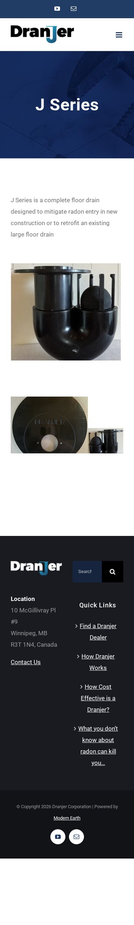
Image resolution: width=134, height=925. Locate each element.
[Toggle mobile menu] (119, 35)
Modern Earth (67, 818)
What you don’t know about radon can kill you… (98, 745)
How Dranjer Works (98, 662)
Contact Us (26, 662)
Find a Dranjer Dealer (98, 631)
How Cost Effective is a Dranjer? (98, 698)
